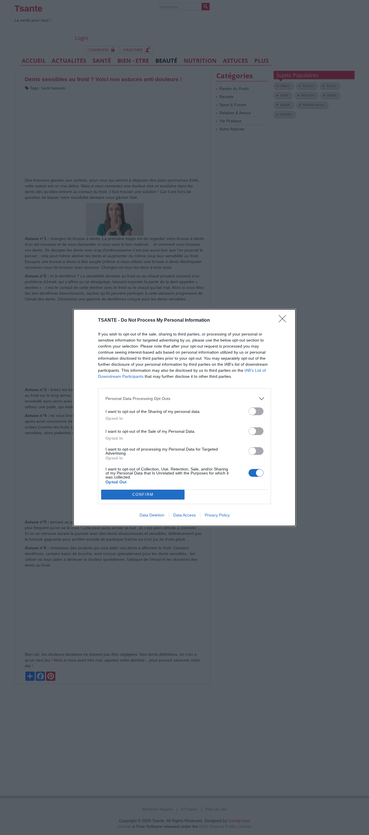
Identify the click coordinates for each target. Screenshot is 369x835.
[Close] (284, 320)
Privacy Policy (217, 515)
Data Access (184, 515)
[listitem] (184, 399)
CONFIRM (143, 494)
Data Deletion (152, 515)
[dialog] (184, 417)
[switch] (255, 411)
